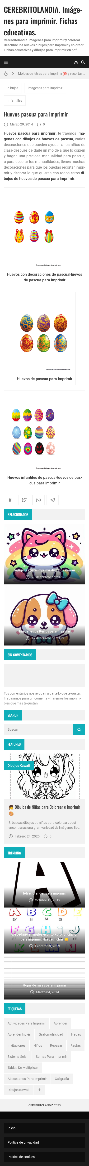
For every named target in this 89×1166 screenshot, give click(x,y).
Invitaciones (16, 1045)
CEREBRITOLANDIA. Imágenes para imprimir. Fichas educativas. (43, 20)
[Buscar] (83, 62)
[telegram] (53, 500)
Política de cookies (21, 1157)
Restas (75, 1045)
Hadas (76, 1034)
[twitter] (24, 500)
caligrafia (62, 1079)
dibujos (13, 88)
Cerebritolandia (40, 1105)
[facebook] (10, 500)
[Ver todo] (39, 1090)
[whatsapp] (38, 500)
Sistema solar (18, 1056)
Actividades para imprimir (27, 1023)
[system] (76, 62)
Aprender (60, 1023)
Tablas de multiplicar (23, 1068)
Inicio (11, 1128)
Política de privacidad (23, 1142)
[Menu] (6, 62)
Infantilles (15, 100)
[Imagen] (44, 776)
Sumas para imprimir (51, 1056)
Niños (37, 1045)
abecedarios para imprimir (27, 1079)
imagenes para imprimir (45, 88)
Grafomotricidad (51, 1034)
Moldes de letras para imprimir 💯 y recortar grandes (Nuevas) (51, 73)
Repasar (56, 1045)
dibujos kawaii (19, 765)
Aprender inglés (19, 1034)
